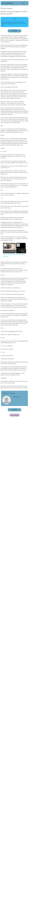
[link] (5, 245)
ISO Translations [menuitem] (7, 3)
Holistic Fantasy (7, 8)
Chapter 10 (14, 30)
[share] (13, 244)
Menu (23, 3)
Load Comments (14, 415)
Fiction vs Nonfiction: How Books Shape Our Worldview (9, 245)
